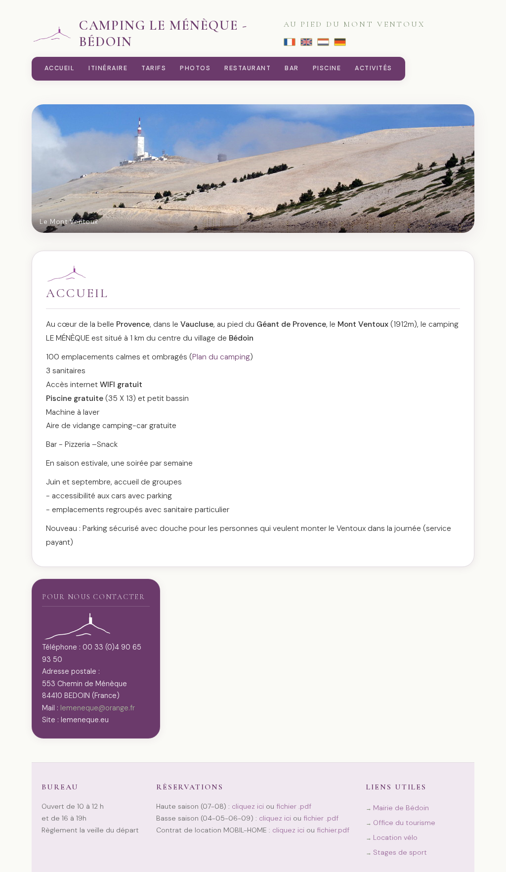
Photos (195, 68)
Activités (373, 68)
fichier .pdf (293, 806)
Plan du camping (221, 357)
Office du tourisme (404, 822)
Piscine (327, 68)
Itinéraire (107, 68)
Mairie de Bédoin (401, 807)
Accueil (59, 68)
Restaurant (247, 68)
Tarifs (153, 68)
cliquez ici (248, 806)
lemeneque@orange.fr (97, 707)
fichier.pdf (333, 830)
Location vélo (395, 837)
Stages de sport (400, 852)
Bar (292, 68)
